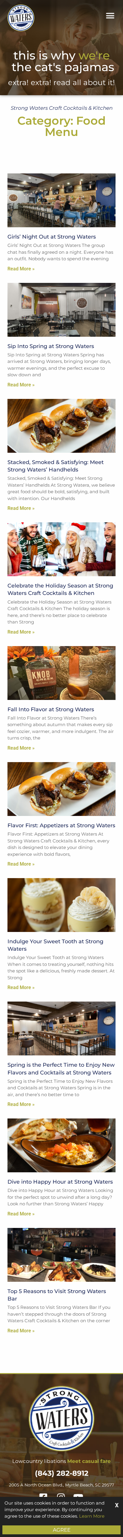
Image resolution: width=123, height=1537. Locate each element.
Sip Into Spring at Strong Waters (50, 346)
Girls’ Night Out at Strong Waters (51, 237)
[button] (110, 15)
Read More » (21, 269)
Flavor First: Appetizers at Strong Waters (61, 825)
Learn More (91, 1516)
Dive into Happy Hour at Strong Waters (60, 1182)
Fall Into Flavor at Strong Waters (50, 709)
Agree (61, 1530)
